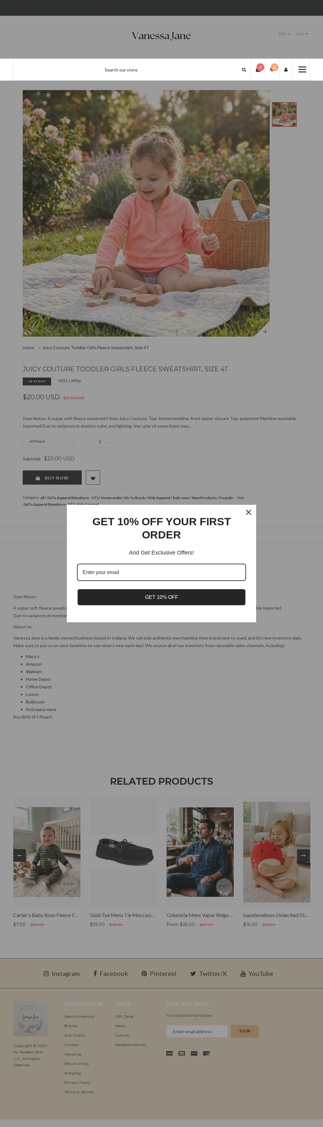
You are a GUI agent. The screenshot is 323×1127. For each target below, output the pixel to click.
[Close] (248, 512)
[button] (244, 69)
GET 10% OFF (161, 597)
